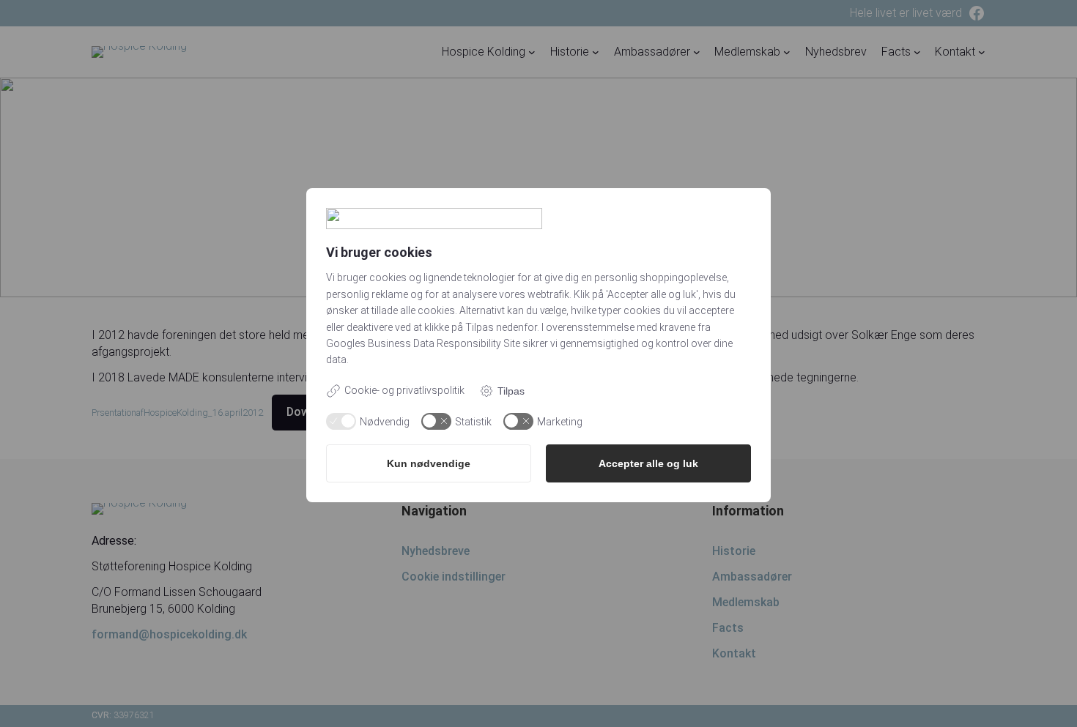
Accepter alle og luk (648, 463)
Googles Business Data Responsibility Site (423, 343)
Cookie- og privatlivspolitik (404, 390)
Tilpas (511, 391)
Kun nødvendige (428, 463)
